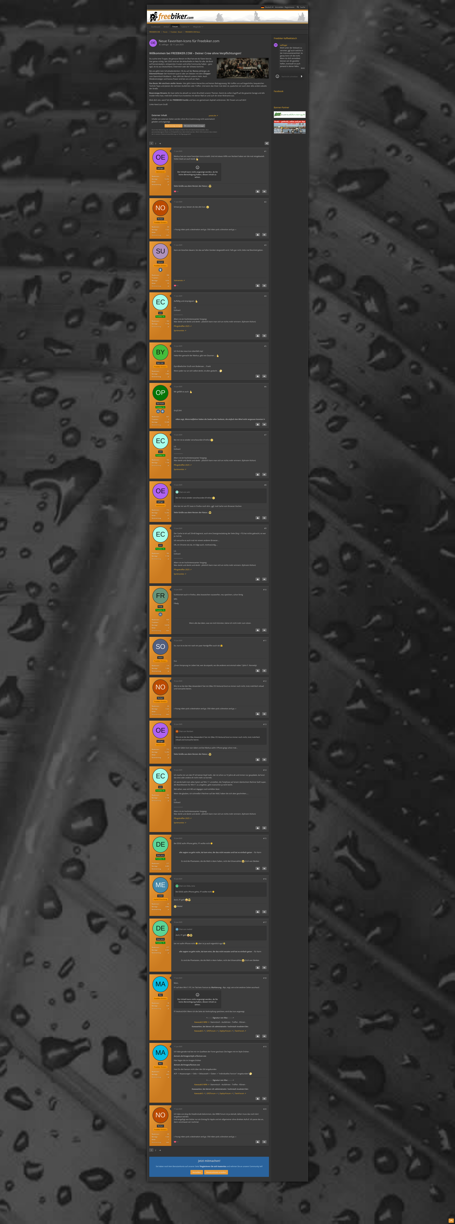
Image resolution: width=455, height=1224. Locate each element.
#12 (264, 681)
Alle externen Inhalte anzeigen (194, 126)
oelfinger (165, 44)
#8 (265, 485)
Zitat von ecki (184, 492)
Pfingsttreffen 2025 (182, 326)
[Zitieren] (264, 191)
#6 (265, 386)
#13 (264, 724)
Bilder (154, 182)
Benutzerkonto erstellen (216, 1172)
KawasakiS (198, 1031)
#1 (265, 151)
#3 (265, 245)
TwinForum (239, 1031)
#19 (264, 1046)
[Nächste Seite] (160, 143)
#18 (264, 978)
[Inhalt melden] (258, 191)
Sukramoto (178, 280)
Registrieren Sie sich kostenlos (213, 1166)
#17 (264, 922)
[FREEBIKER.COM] (227, 17)
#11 (264, 640)
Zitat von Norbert (186, 731)
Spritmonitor (179, 330)
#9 (265, 528)
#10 (264, 589)
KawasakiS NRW (200, 1022)
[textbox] (289, 76)
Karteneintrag (156, 184)
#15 (264, 838)
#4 (265, 296)
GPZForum (211, 1031)
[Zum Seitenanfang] (451, 1221)
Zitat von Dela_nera (187, 886)
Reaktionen (155, 176)
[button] (268, 7)
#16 (264, 879)
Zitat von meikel (185, 929)
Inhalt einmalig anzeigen (174, 126)
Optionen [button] (300, 45)
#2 (265, 202)
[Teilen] (267, 143)
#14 (264, 770)
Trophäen (155, 278)
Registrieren (289, 7)
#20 (264, 1109)
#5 (265, 346)
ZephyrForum (225, 1031)
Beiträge (154, 179)
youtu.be (212, 115)
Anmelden (279, 7)
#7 (265, 435)
